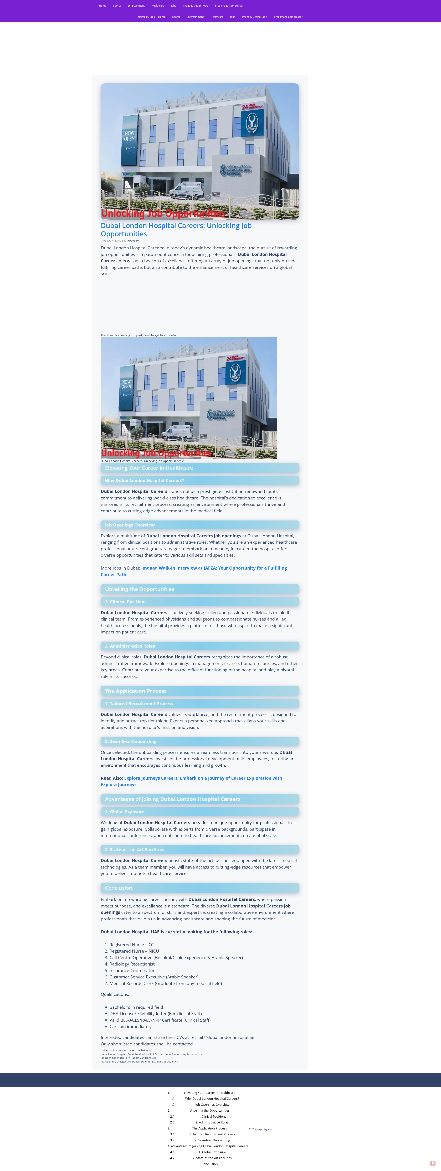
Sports (117, 5)
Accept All (67, 1156)
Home (102, 5)
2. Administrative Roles (212, 1122)
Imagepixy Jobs (146, 16)
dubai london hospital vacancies (183, 1054)
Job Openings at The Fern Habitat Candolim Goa (128, 1057)
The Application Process (209, 1128)
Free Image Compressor (229, 5)
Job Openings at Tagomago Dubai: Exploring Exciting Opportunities (139, 1061)
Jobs (173, 5)
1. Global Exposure (212, 1152)
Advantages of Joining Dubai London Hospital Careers (209, 1146)
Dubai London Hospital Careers (119, 1050)
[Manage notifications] (433, 1163)
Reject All (45, 1156)
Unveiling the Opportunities (209, 1110)
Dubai (141, 1050)
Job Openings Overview (212, 1104)
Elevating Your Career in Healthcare (209, 1093)
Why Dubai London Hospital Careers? (212, 1098)
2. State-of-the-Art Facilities (212, 1158)
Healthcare (157, 5)
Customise (22, 1156)
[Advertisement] (199, 49)
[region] (45, 1144)
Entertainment (136, 5)
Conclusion (210, 1164)
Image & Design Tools (195, 5)
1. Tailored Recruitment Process (212, 1134)
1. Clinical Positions (212, 1116)
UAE (148, 1050)
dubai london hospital (113, 1054)
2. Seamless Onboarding (212, 1140)
